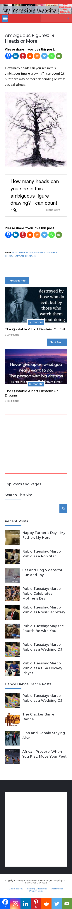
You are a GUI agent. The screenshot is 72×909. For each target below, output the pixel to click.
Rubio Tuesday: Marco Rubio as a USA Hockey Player (42, 668)
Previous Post (18, 280)
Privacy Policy (36, 891)
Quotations (36, 322)
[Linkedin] (15, 56)
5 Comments (12, 401)
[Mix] (37, 56)
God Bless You (16, 889)
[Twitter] (44, 56)
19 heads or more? (22, 252)
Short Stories (57, 889)
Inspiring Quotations (37, 889)
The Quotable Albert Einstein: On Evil (35, 329)
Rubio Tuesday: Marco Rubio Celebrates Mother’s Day (41, 593)
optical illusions (25, 256)
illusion (9, 256)
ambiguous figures (45, 252)
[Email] (59, 56)
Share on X (52, 210)
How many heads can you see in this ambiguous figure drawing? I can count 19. (35, 195)
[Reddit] (30, 56)
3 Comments (12, 334)
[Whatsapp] (51, 56)
